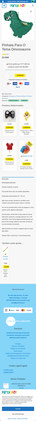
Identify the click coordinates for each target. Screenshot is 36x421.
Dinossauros (12, 96)
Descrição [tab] (5, 179)
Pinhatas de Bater (21, 96)
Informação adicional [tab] (8, 182)
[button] (33, 5)
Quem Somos (18, 351)
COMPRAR (20, 75)
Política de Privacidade (22, 418)
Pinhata (24, 100)
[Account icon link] (3, 1)
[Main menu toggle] (4, 6)
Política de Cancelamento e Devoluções (18, 353)
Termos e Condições (18, 346)
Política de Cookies (12, 418)
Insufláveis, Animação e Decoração (18, 335)
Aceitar (18, 409)
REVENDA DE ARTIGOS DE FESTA (18, 356)
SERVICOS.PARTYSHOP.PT (18, 337)
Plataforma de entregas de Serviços (18, 333)
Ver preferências (18, 414)
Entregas (18, 344)
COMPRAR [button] (9, 127)
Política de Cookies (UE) (18, 358)
